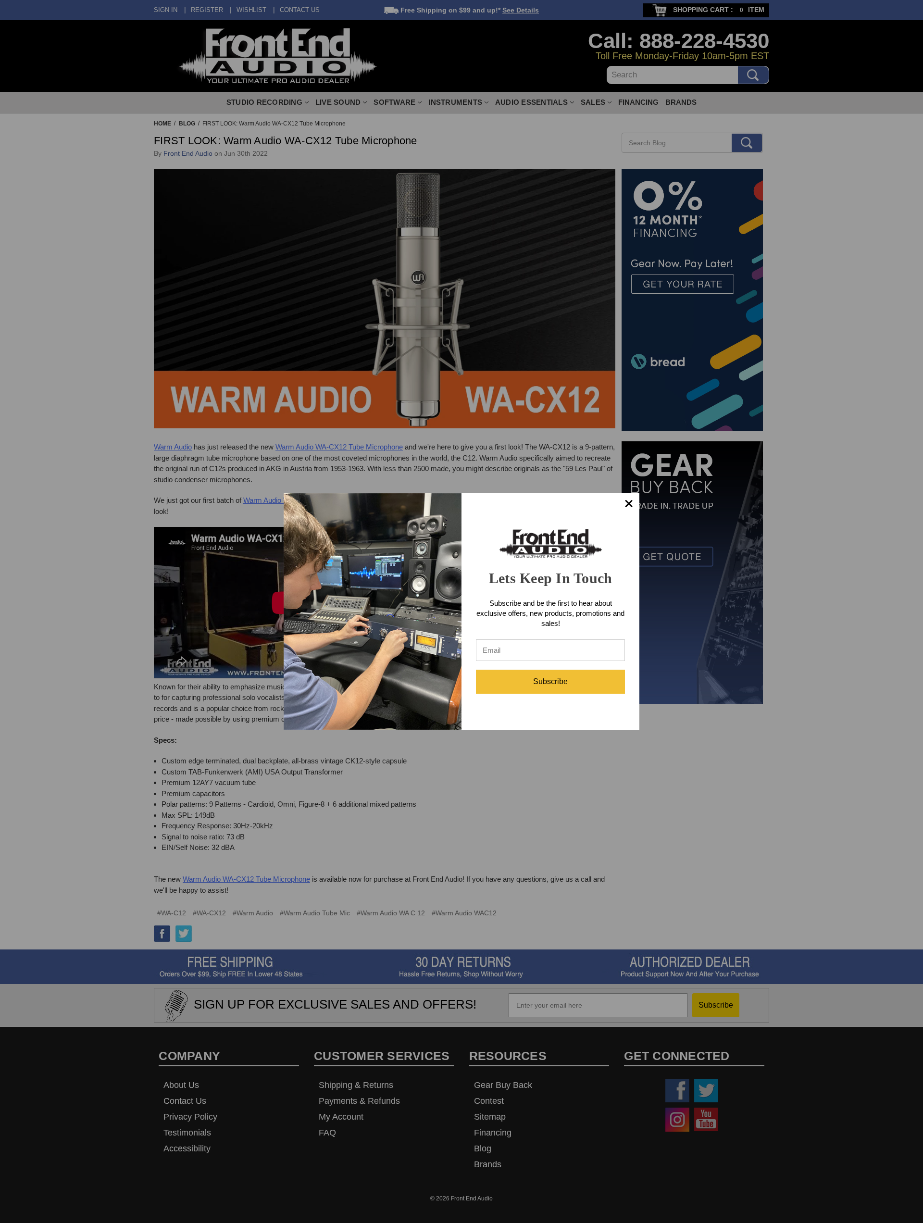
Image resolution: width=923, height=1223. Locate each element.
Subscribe (550, 681)
